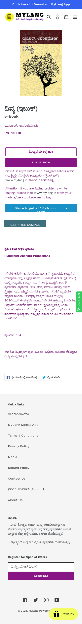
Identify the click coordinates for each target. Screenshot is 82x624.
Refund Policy (18, 468)
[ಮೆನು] (75, 16)
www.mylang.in (16, 180)
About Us (15, 500)
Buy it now (41, 162)
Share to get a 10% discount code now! (41, 209)
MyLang (33, 610)
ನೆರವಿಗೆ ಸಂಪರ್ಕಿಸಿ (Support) (27, 489)
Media (12, 457)
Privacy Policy (18, 446)
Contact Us (16, 478)
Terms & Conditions (23, 435)
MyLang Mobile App (23, 425)
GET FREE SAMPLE (25, 225)
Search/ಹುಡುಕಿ (18, 414)
